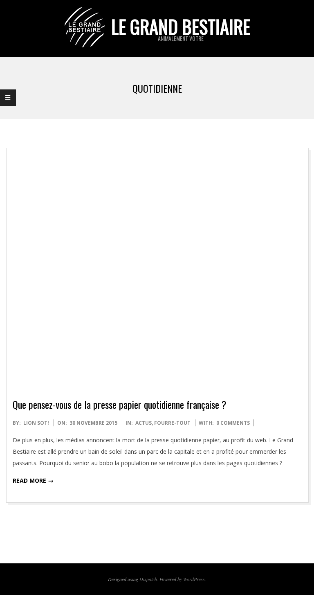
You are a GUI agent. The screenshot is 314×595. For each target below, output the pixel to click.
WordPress (194, 579)
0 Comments (233, 422)
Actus (143, 422)
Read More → (33, 480)
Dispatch (148, 579)
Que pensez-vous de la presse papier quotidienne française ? (120, 404)
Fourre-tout (172, 422)
